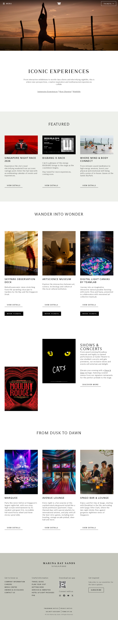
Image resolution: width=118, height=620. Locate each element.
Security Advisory (53, 611)
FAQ (33, 595)
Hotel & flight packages (43, 592)
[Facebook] (64, 596)
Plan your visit (39, 584)
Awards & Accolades (14, 590)
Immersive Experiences (47, 92)
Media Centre (11, 587)
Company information (15, 582)
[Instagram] (60, 596)
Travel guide (38, 582)
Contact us (10, 592)
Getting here (38, 587)
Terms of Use (67, 611)
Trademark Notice (51, 608)
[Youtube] (68, 596)
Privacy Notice (66, 608)
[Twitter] (72, 596)
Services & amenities (41, 590)
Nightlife (77, 92)
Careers (8, 584)
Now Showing (65, 92)
